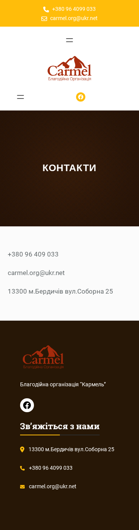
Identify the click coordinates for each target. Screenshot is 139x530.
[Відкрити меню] (69, 40)
